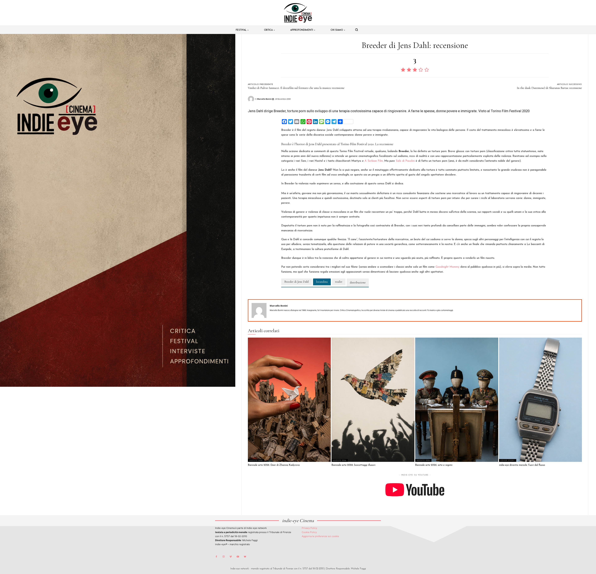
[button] (356, 29)
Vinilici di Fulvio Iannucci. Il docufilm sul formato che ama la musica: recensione (296, 88)
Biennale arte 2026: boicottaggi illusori (353, 465)
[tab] (296, 281)
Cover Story (508, 460)
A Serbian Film (374, 161)
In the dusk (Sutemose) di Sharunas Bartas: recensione (549, 88)
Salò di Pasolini (405, 161)
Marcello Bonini (264, 99)
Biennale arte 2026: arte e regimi (433, 465)
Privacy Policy (309, 528)
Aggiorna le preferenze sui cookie (320, 536)
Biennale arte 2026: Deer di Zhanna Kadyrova (274, 465)
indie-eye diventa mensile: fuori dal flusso (522, 465)
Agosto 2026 (256, 460)
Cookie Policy (309, 532)
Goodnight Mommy (447, 267)
